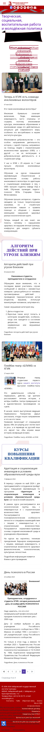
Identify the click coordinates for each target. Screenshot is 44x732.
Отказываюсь (19, 730)
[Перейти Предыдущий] (8, 671)
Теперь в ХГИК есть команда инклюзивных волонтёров (21, 98)
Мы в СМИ (38, 703)
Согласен (5, 730)
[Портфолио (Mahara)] (28, 7)
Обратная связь (28, 701)
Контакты (10, 701)
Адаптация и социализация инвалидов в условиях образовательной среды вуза (22, 471)
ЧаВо (18, 701)
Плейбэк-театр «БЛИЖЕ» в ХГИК (20, 367)
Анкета (39, 701)
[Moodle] (21, 7)
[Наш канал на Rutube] (24, 7)
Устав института (33, 706)
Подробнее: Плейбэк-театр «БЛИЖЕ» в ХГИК (21, 437)
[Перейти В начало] (4, 671)
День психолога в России (19, 572)
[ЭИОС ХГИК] (31, 7)
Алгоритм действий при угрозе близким (18, 265)
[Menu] (4, 3)
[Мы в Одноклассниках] (18, 7)
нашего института (31, 383)
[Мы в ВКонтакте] (14, 7)
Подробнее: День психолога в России (18, 662)
